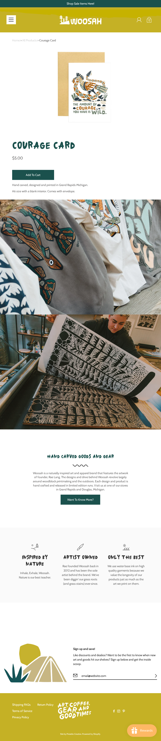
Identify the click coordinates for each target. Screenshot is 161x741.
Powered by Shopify (91, 734)
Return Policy (45, 705)
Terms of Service (22, 711)
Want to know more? (80, 500)
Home (16, 40)
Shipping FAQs (21, 705)
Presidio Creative (74, 734)
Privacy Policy (20, 717)
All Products (29, 40)
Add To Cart (33, 175)
